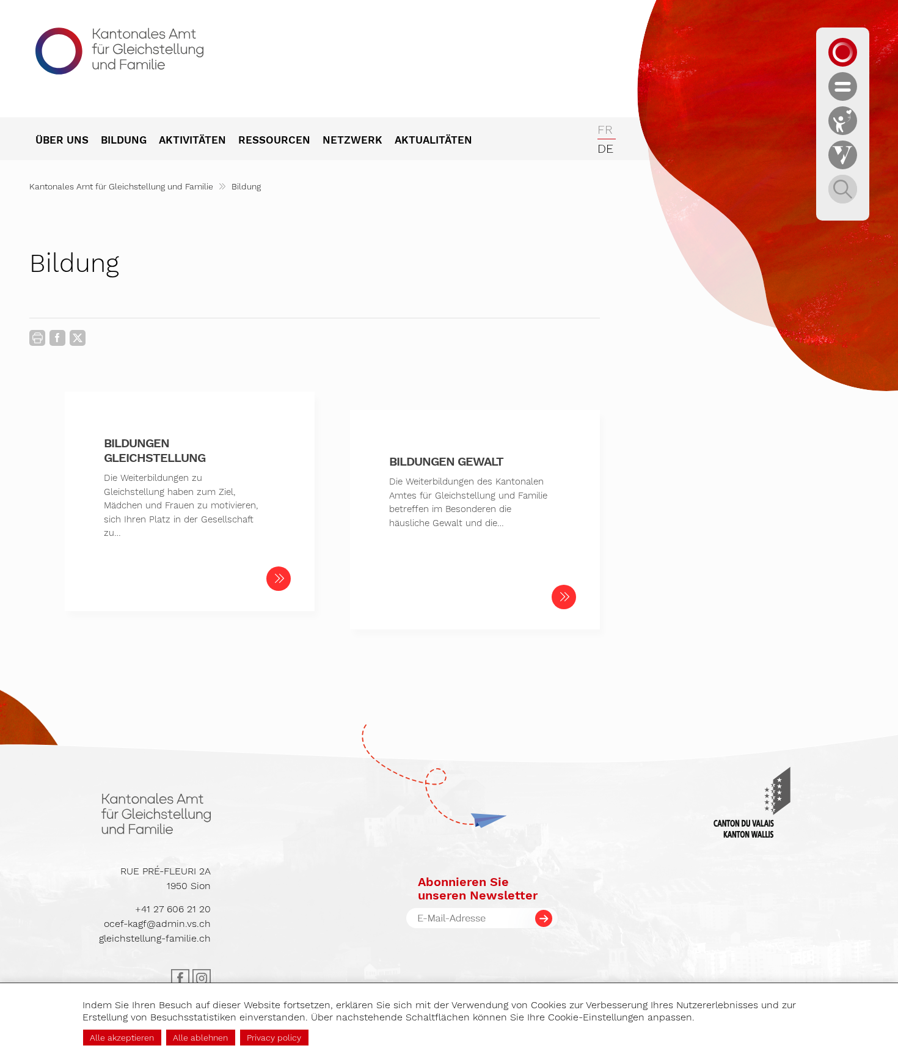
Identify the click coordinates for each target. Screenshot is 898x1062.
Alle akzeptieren (122, 1037)
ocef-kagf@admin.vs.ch (157, 923)
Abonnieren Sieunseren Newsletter (478, 888)
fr (605, 129)
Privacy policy (274, 1037)
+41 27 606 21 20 (173, 909)
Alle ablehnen (200, 1037)
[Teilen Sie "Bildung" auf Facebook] (57, 340)
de (605, 148)
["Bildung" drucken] (37, 337)
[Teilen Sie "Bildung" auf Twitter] (78, 338)
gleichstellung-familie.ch (155, 938)
